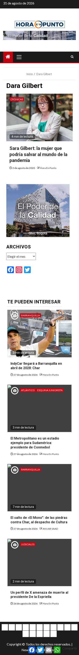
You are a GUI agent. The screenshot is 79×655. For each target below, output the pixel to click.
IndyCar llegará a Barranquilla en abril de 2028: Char (36, 366)
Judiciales (27, 544)
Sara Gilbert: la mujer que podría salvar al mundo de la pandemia (38, 154)
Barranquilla (30, 315)
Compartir (69, 648)
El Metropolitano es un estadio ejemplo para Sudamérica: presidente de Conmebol (35, 442)
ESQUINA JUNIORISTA (50, 390)
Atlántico (28, 390)
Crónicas (17, 99)
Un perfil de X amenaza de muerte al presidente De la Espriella (39, 595)
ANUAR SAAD (50, 528)
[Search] (72, 57)
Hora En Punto (48, 168)
